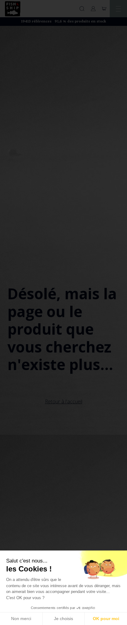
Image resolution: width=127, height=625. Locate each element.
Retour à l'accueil (63, 401)
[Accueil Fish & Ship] (12, 8)
